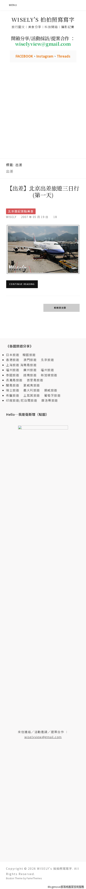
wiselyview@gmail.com (43, 737)
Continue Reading (22, 284)
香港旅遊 (12, 360)
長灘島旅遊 (14, 380)
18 (55, 217)
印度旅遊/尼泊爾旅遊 (23, 400)
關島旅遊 (14, 385)
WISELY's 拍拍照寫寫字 (43, 19)
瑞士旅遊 (14, 390)
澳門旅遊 (30, 360)
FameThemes (34, 878)
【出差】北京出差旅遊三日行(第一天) (43, 191)
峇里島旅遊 (35, 380)
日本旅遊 (12, 355)
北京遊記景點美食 (21, 211)
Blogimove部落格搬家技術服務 (66, 887)
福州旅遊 (14, 370)
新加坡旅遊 (49, 375)
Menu (13, 5)
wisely (11, 217)
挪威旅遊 (50, 390)
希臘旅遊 (14, 395)
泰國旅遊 (14, 375)
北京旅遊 (47, 360)
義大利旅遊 (31, 390)
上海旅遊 (12, 365)
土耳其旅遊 (33, 395)
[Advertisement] (43, 113)
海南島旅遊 (28, 365)
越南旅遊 (31, 375)
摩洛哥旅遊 (49, 400)
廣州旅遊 (30, 370)
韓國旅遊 (29, 355)
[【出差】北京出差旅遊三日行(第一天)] (43, 249)
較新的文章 (60, 307)
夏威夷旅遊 (31, 385)
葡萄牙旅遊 (52, 395)
